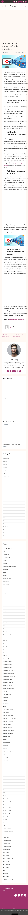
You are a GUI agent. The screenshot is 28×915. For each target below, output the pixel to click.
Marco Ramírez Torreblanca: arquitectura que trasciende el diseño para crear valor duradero (13, 422)
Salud (4, 518)
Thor (4, 834)
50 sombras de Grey (7, 548)
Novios (4, 775)
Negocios (22, 319)
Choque (5, 611)
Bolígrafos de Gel (7, 593)
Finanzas (5, 652)
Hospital (5, 700)
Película (5, 793)
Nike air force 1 (6, 769)
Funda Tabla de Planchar (9, 688)
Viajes (4, 532)
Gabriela (5, 691)
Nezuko (5, 766)
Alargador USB (6, 557)
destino (5, 637)
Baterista (5, 575)
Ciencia (5, 464)
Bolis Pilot (5, 596)
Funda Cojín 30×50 (7, 661)
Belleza (5, 461)
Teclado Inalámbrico (8, 831)
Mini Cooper (6, 757)
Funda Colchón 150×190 (9, 670)
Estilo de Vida (16, 319)
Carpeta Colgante (7, 605)
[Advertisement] (14, 25)
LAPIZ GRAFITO (7, 742)
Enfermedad (6, 643)
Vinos (4, 535)
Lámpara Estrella (7, 724)
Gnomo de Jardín (7, 694)
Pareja (4, 787)
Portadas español (7, 804)
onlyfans (5, 781)
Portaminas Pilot (7, 807)
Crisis (4, 626)
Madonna (5, 745)
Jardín (4, 497)
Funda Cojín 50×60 (7, 667)
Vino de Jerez (6, 852)
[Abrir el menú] (25, 7)
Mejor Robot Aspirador (8, 751)
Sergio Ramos (6, 819)
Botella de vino (6, 599)
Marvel (5, 748)
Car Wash (5, 602)
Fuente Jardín (6, 658)
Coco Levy (5, 620)
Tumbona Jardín (7, 846)
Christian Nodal (6, 617)
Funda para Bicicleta (8, 682)
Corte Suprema (6, 623)
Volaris (4, 870)
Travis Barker (6, 843)
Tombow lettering (7, 840)
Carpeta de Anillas (7, 608)
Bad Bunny (5, 569)
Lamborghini (6, 712)
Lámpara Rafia (6, 736)
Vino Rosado (6, 861)
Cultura (11, 319)
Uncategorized (6, 529)
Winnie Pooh (6, 876)
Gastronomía (6, 485)
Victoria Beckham (7, 849)
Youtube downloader (8, 879)
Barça (4, 572)
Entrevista (5, 646)
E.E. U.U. (5, 640)
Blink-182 (5, 587)
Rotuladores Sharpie (8, 813)
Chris (4, 614)
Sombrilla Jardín (7, 828)
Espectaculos (6, 473)
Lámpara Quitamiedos (8, 733)
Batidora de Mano (7, 578)
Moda (4, 506)
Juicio (4, 706)
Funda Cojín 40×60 (7, 664)
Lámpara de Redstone (8, 721)
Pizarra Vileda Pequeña (8, 798)
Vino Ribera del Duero (8, 858)
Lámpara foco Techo (7, 727)
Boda (4, 590)
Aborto (4, 551)
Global (4, 488)
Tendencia (5, 526)
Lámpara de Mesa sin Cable (9, 718)
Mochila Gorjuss (7, 760)
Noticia (5, 772)
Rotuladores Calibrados (8, 810)
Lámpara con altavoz (8, 715)
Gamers (5, 482)
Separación (5, 816)
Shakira (5, 822)
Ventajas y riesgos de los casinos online (12, 444)
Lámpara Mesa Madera (8, 730)
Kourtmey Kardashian (8, 709)
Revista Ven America (9, 6)
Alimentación (6, 458)
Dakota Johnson (7, 629)
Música (5, 763)
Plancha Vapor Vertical (8, 801)
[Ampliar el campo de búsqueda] (2, 1)
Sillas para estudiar (7, 825)
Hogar (4, 491)
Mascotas (5, 503)
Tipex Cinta (6, 837)
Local (4, 500)
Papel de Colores (7, 784)
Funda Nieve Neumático (8, 673)
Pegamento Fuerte (7, 790)
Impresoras (5, 703)
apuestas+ (5, 563)
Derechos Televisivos (8, 634)
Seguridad (5, 521)
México (5, 754)
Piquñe (5, 796)
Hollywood (5, 697)
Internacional (6, 494)
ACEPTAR (14, 914)
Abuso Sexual (6, 554)
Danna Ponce (6, 631)
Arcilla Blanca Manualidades (9, 566)
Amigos (5, 560)
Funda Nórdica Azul (7, 679)
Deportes (5, 470)
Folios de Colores (7, 655)
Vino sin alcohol (6, 864)
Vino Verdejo (6, 867)
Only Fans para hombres (8, 778)
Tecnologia (5, 524)
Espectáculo (6, 649)
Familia (5, 479)
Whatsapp (5, 873)
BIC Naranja (6, 584)
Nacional (5, 509)
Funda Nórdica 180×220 (9, 676)
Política (5, 515)
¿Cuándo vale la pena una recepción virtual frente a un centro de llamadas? (13, 399)
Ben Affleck (6, 581)
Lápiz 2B (5, 739)
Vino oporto (6, 855)
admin (11, 327)
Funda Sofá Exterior (7, 685)
